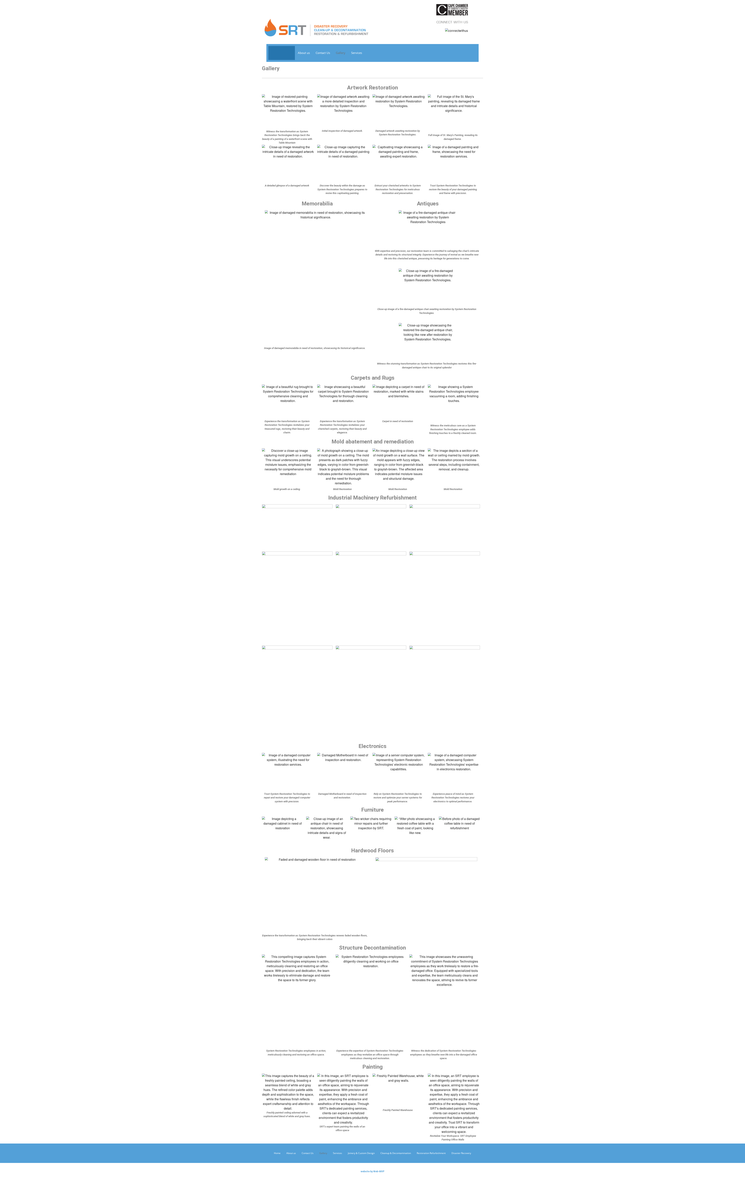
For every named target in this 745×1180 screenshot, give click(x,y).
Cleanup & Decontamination (395, 1153)
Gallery (340, 53)
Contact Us (323, 53)
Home (277, 1153)
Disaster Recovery (461, 1153)
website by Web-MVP (372, 1171)
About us (304, 53)
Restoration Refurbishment (431, 1153)
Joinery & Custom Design (361, 1153)
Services (356, 53)
